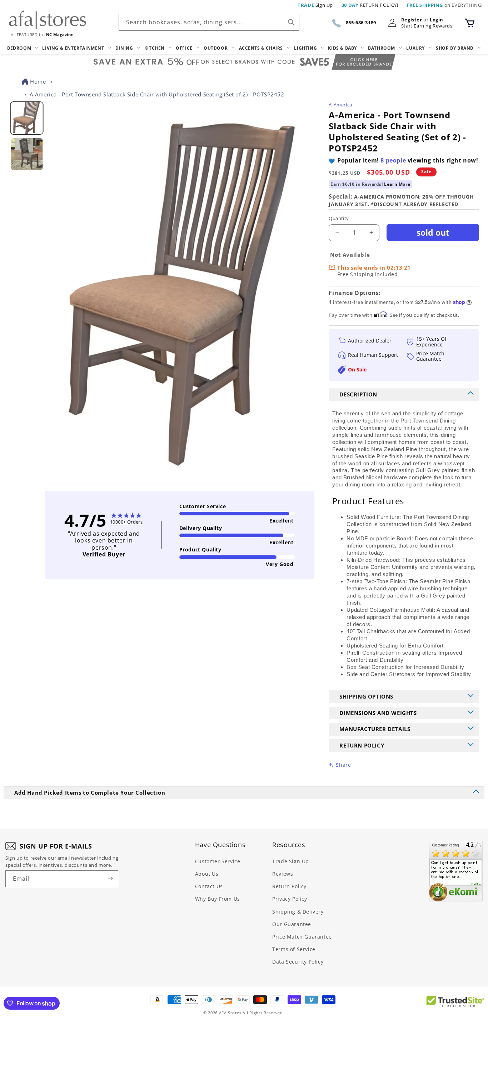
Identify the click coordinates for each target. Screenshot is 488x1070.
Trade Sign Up (290, 861)
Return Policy (289, 886)
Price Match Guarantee (302, 936)
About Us (207, 873)
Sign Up (315, 5)
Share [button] (343, 764)
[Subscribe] (110, 878)
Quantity (339, 218)
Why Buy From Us (217, 898)
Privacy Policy (289, 898)
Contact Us (209, 886)
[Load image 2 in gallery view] (26, 154)
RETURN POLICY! (370, 5)
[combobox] (209, 22)
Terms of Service (293, 949)
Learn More (397, 184)
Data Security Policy (297, 961)
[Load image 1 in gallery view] (26, 118)
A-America (340, 104)
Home (38, 81)
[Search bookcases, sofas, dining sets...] (291, 22)
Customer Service (217, 861)
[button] (470, 23)
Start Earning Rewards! (427, 26)
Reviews (282, 873)
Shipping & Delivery (297, 911)
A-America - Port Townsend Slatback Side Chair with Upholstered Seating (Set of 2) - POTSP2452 (157, 94)
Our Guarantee (291, 924)
